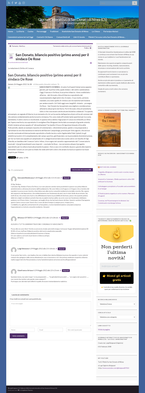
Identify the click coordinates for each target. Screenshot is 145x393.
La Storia (20, 31)
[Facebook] (12, 2)
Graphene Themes (27, 390)
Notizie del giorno (108, 167)
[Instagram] (23, 2)
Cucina (30, 31)
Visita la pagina (104, 329)
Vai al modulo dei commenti (80, 170)
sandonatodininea (14, 62)
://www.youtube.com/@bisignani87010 (115, 368)
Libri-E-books (79, 37)
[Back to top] (140, 388)
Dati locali (25, 62)
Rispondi (66, 178)
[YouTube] (20, 2)
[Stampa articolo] (91, 63)
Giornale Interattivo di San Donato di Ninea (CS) (72, 19)
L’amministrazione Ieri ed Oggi (20, 37)
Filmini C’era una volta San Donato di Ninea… (107, 37)
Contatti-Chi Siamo (45, 37)
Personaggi (41, 31)
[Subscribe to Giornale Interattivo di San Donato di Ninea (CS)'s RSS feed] (9, 2)
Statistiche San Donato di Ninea (75, 31)
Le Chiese (96, 31)
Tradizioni (54, 31)
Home (10, 31)
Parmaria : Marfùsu (18, 46)
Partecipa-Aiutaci (110, 31)
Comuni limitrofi (63, 37)
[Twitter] (16, 2)
